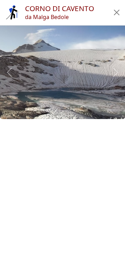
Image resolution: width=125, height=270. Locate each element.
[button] (116, 12)
